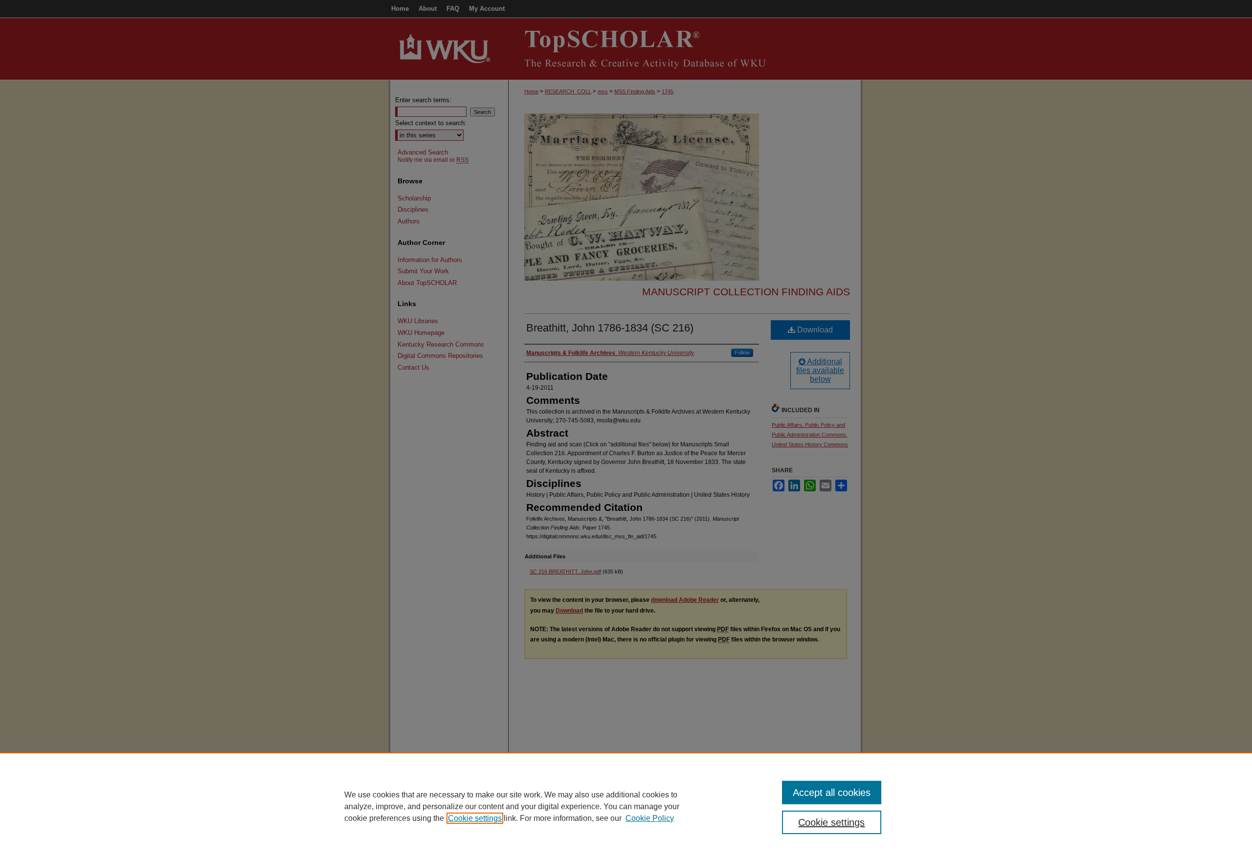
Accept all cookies (832, 792)
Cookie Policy (650, 818)
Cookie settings (475, 818)
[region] (626, 806)
